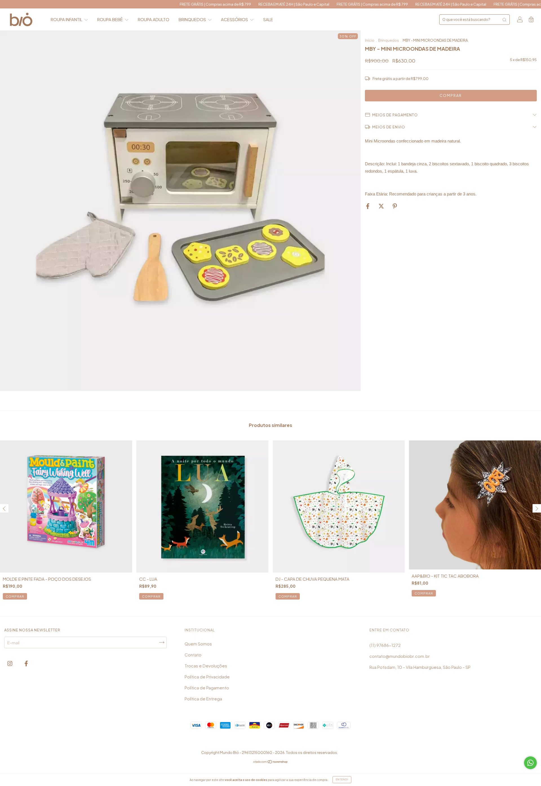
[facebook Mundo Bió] (26, 663)
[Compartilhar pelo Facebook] (368, 205)
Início (369, 40)
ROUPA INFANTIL (67, 19)
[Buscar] (504, 20)
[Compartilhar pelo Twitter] (381, 205)
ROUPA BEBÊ (110, 19)
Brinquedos (388, 40)
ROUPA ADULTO (153, 19)
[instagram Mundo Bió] (10, 663)
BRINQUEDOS (193, 19)
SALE (268, 19)
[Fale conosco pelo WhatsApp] (530, 762)
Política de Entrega (203, 698)
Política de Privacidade (207, 676)
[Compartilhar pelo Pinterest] (395, 205)
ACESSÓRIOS (235, 19)
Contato (193, 654)
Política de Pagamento (207, 687)
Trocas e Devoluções (206, 665)
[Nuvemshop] (270, 762)
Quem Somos (198, 643)
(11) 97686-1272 (385, 645)
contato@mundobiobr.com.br (399, 656)
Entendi (342, 779)
